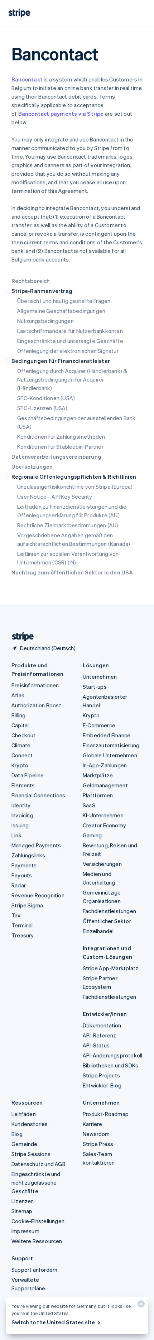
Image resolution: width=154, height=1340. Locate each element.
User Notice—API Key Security (54, 496)
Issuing (20, 825)
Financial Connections (38, 795)
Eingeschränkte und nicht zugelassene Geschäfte (36, 1182)
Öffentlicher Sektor (107, 921)
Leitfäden (23, 1113)
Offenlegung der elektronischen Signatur (68, 350)
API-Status (96, 1045)
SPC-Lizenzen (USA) (42, 408)
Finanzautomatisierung (111, 745)
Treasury (22, 935)
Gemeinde (24, 1143)
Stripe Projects (101, 1075)
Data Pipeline (27, 775)
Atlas (17, 695)
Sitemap (21, 1211)
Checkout (23, 735)
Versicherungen (102, 863)
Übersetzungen (32, 466)
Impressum (25, 1231)
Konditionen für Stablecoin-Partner (60, 446)
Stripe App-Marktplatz (110, 968)
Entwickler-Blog (102, 1085)
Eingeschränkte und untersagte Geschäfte (70, 340)
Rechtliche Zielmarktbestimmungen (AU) (67, 525)
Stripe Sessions (30, 1153)
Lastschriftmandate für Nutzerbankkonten (70, 330)
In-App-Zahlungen (105, 765)
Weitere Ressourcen (36, 1241)
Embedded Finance (106, 735)
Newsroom (96, 1133)
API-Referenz (99, 1035)
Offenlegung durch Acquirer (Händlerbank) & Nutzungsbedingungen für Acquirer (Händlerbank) (72, 379)
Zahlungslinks (28, 855)
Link (16, 835)
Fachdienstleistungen (109, 911)
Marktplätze (98, 775)
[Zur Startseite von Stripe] (20, 636)
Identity (21, 805)
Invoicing (22, 815)
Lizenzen (22, 1201)
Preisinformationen (35, 685)
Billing (18, 715)
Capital (20, 725)
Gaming (92, 835)
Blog (17, 1133)
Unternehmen (100, 676)
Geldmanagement (105, 785)
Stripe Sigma (27, 905)
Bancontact (27, 79)
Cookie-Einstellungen (37, 1221)
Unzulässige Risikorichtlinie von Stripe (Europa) (75, 486)
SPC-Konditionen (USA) (46, 398)
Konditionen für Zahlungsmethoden (61, 436)
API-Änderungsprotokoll (112, 1055)
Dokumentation (102, 1025)
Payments (24, 865)
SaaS (89, 805)
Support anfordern (34, 1269)
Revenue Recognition (37, 895)
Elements (23, 785)
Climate (20, 745)
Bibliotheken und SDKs (110, 1065)
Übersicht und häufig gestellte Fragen (63, 300)
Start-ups (95, 686)
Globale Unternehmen (110, 755)
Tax (16, 915)
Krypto (19, 765)
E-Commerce (99, 725)
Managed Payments (36, 845)
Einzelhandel (98, 931)
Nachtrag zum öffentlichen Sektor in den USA (72, 572)
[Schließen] (140, 1305)
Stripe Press (98, 1143)
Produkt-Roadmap (106, 1113)
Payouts (21, 875)
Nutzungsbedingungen (45, 320)
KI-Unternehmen (103, 815)
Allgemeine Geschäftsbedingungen (61, 310)
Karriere (92, 1123)
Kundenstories (29, 1123)
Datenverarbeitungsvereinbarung (56, 456)
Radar (18, 885)
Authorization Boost (36, 705)
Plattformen (98, 795)
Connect (22, 755)
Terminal (22, 925)
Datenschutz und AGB (38, 1163)
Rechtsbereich (30, 280)
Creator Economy (104, 825)
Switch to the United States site (53, 1322)
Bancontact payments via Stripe (61, 113)
